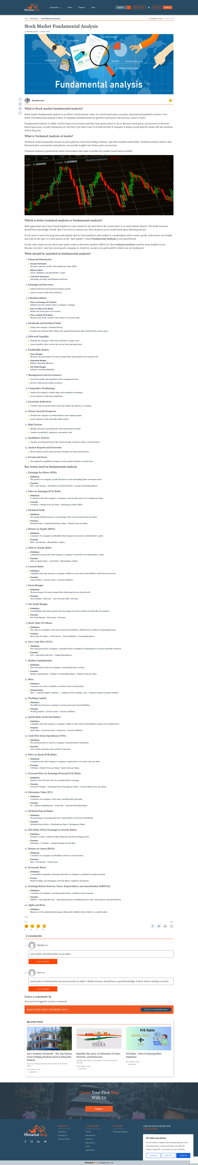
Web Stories (139, 7)
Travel (88, 1132)
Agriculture (90, 1150)
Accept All (183, 1155)
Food (87, 1146)
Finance (81, 7)
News (70, 7)
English (120, 7)
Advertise (62, 1132)
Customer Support (120, 1132)
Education (34, 18)
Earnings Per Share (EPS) (42, 472)
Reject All (168, 1155)
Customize (153, 1155)
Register (99, 1109)
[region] (168, 1147)
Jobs (93, 7)
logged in (42, 1001)
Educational (90, 1135)
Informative (90, 1143)
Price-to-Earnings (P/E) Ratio (44, 491)
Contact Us (62, 1135)
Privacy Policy (64, 1139)
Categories (54, 7)
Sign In (157, 7)
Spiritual (89, 1139)
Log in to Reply (43, 961)
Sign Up (167, 7)
